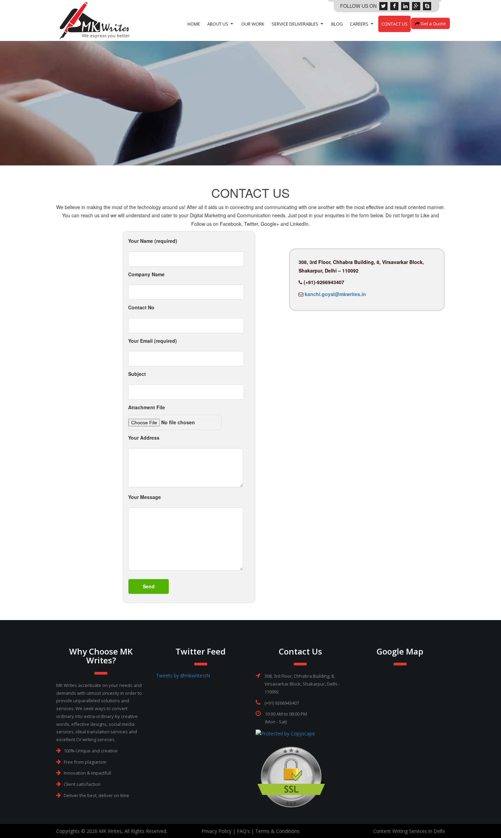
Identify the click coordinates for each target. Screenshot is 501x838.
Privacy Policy (216, 831)
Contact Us (394, 24)
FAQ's (243, 831)
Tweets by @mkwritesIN (183, 675)
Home (193, 24)
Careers (359, 24)
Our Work (252, 24)
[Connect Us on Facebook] (394, 5)
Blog (337, 24)
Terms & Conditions (277, 831)
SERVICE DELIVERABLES (295, 24)
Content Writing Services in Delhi (409, 831)
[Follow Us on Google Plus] (416, 5)
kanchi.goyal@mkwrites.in (334, 294)
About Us (217, 24)
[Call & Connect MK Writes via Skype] (427, 5)
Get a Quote (433, 23)
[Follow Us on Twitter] (383, 5)
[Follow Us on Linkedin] (405, 5)
